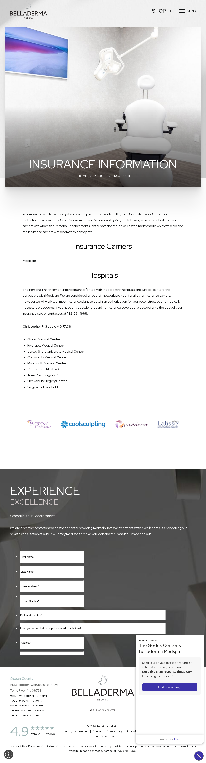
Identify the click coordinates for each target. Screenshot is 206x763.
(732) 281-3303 (127, 751)
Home (82, 176)
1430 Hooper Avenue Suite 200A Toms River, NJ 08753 (34, 688)
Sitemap (97, 731)
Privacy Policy (114, 731)
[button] (8, 754)
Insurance (122, 176)
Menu (191, 11)
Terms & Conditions (104, 736)
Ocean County (22, 678)
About (99, 176)
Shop (159, 11)
